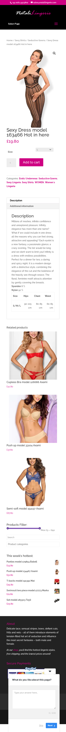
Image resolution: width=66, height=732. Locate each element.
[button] (54, 53)
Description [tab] (16, 200)
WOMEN (39, 182)
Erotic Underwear (28, 178)
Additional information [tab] (21, 206)
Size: (10, 152)
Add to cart (31, 162)
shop (15, 650)
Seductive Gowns (36, 40)
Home (10, 40)
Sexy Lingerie (14, 182)
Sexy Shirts (20, 40)
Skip (41, 725)
